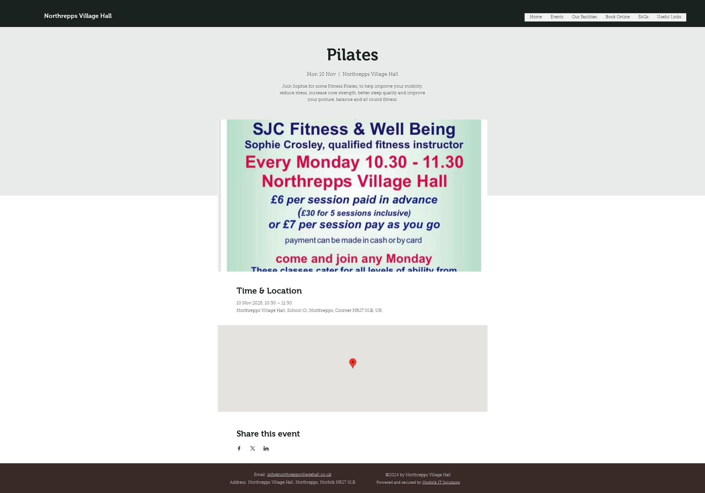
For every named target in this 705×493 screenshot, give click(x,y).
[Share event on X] (252, 448)
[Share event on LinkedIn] (266, 448)
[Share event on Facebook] (239, 448)
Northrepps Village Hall (78, 15)
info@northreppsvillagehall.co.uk (299, 475)
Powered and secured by (399, 483)
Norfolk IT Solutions (441, 483)
